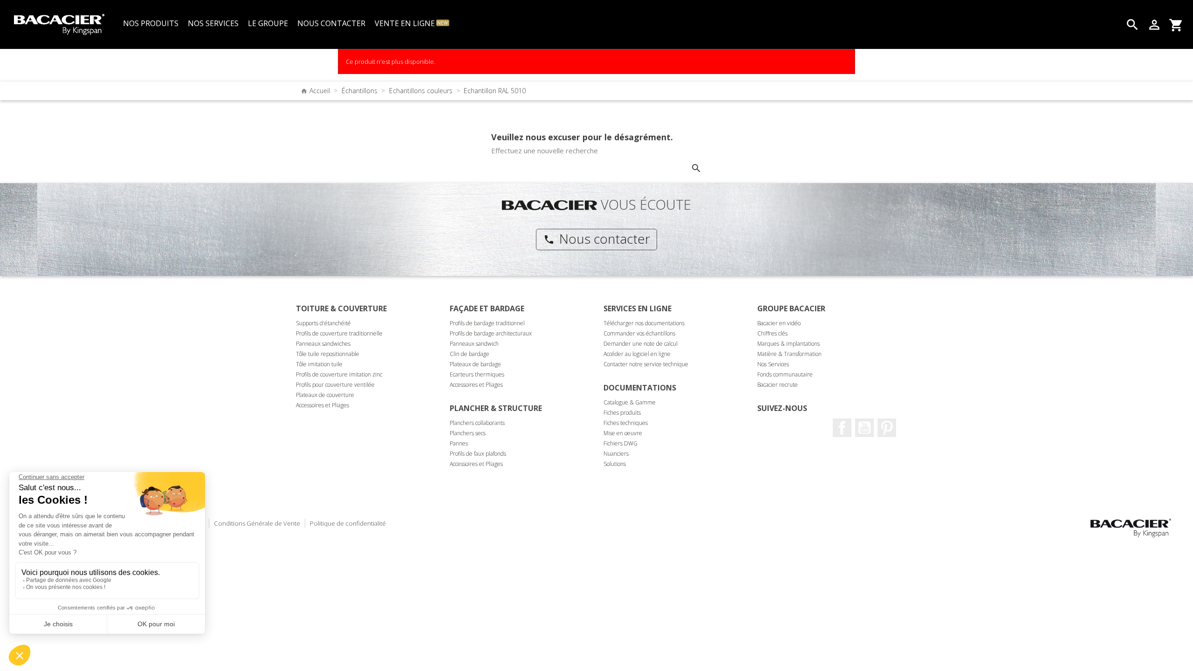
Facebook (842, 427)
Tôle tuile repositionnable (327, 354)
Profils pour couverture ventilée (335, 385)
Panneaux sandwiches (323, 344)
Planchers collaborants (477, 423)
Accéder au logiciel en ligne (637, 354)
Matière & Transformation (789, 354)
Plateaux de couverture (325, 395)
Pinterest (887, 427)
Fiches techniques (625, 423)
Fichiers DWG (620, 443)
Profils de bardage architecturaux (491, 333)
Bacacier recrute (777, 385)
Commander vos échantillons (639, 333)
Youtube (864, 427)
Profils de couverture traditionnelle (339, 333)
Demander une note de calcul (640, 344)
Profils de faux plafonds (478, 454)
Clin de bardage (469, 354)
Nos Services (773, 364)
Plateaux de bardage (475, 364)
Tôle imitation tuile (319, 364)
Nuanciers (616, 454)
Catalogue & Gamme (629, 402)
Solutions (614, 464)
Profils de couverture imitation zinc (339, 374)
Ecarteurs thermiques (477, 374)
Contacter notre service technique (645, 364)
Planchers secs (468, 433)
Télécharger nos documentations (644, 323)
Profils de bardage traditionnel (487, 323)
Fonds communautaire (785, 374)
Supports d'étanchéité (323, 323)
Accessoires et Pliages (322, 405)
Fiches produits (622, 413)
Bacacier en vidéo (779, 323)
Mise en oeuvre (622, 433)
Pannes (459, 443)
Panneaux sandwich (474, 344)
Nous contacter (596, 238)
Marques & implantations (788, 344)
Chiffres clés (772, 333)
